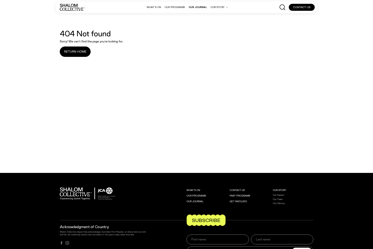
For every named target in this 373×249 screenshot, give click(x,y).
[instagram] (67, 243)
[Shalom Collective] (72, 7)
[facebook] (61, 243)
